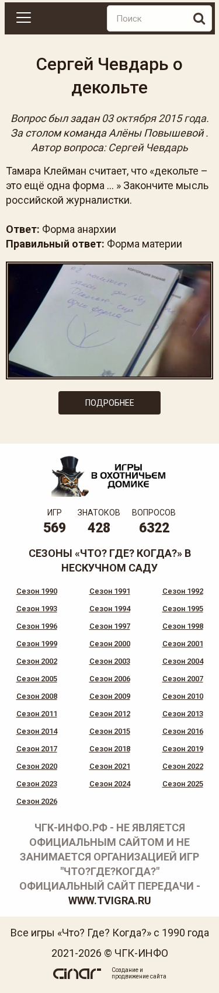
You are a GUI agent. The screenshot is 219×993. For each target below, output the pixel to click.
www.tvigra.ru (109, 900)
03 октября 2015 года (154, 118)
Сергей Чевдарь (148, 147)
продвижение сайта (139, 976)
